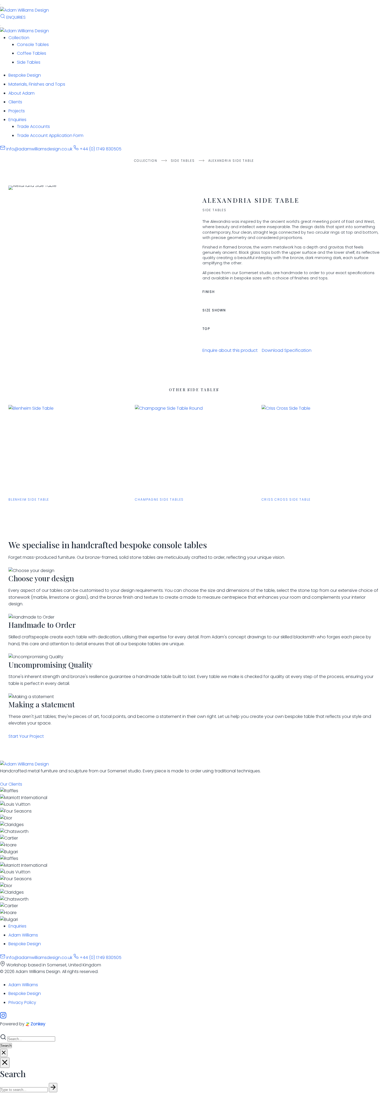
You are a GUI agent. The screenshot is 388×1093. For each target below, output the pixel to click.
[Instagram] (3, 1017)
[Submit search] (53, 1087)
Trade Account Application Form (50, 135)
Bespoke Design (24, 75)
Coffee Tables (31, 53)
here (314, 298)
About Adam (21, 93)
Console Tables (33, 44)
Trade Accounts (33, 126)
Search (6, 1046)
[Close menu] (0, 25)
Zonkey (37, 1024)
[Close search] (3, 1053)
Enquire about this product (230, 350)
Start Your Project (26, 736)
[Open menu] (0, 4)
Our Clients (11, 784)
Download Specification (286, 350)
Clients (15, 102)
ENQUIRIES (16, 17)
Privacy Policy (22, 1002)
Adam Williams (23, 935)
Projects (16, 111)
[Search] (3, 17)
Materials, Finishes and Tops (36, 84)
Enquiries (17, 120)
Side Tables (28, 62)
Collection (18, 38)
